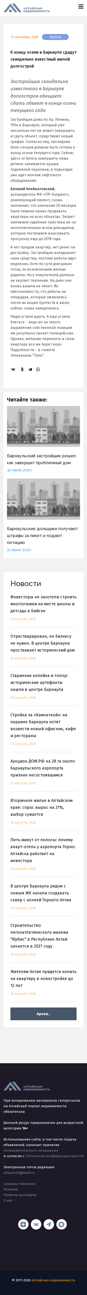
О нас (8, 1200)
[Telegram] (30, 369)
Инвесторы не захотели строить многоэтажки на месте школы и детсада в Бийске (43, 607)
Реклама (10, 1189)
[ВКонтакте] (13, 369)
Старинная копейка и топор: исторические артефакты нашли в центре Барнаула (39, 686)
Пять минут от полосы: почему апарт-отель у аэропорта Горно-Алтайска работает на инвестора (43, 854)
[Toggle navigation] (81, 6)
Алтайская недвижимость (53, 1280)
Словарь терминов (19, 1184)
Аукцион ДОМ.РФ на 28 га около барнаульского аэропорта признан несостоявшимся (42, 772)
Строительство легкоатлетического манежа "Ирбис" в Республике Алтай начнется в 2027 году (39, 939)
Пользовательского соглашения (30, 1150)
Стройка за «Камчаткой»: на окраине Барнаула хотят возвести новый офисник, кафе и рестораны (43, 729)
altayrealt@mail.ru (19, 1173)
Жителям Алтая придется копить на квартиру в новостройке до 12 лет (43, 982)
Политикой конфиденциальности (54, 1156)
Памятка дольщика (19, 1195)
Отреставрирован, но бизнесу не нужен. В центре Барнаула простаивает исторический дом (42, 647)
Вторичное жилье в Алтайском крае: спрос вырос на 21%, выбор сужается (41, 811)
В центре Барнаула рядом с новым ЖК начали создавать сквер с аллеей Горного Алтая (40, 897)
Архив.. (43, 1014)
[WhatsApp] (38, 369)
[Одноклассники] (22, 369)
